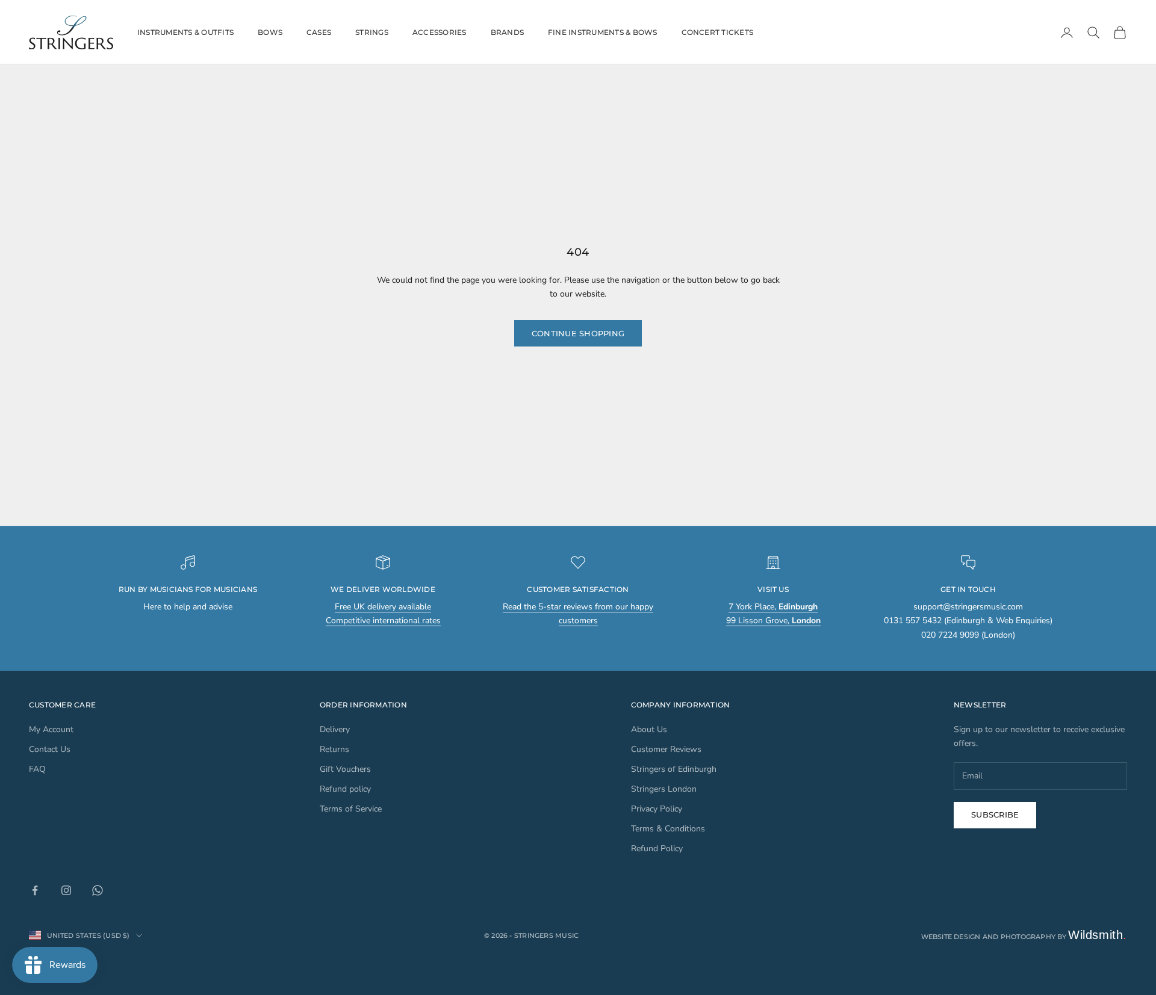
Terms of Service (351, 809)
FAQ (37, 769)
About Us (649, 729)
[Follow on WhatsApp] (98, 890)
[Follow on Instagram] (66, 890)
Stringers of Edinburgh (673, 769)
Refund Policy (657, 848)
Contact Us (49, 749)
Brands (507, 32)
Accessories (439, 32)
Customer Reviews (666, 749)
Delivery (335, 729)
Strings (371, 32)
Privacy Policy (656, 809)
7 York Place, (773, 606)
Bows (270, 32)
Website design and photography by (1024, 936)
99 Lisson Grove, (773, 620)
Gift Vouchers (345, 769)
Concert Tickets (718, 32)
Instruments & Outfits (185, 32)
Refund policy (345, 789)
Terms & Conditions (668, 828)
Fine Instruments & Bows (602, 32)
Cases (318, 32)
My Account (51, 729)
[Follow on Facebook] (35, 890)
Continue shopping (578, 333)
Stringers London (664, 789)
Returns (334, 749)
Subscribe (995, 814)
